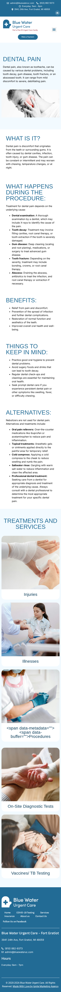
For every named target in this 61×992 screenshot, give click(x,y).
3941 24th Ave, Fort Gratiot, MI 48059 (22, 939)
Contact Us (41, 916)
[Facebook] (57, 13)
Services (44, 912)
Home (7, 912)
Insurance (9, 916)
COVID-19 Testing (25, 912)
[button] (54, 29)
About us (24, 916)
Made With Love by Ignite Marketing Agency (35, 986)
